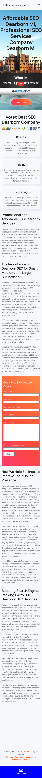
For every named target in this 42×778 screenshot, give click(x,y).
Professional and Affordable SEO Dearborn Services (21, 218)
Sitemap (26, 759)
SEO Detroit (25, 751)
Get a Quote (21, 102)
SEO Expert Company (15, 5)
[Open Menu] (39, 5)
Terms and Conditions (15, 757)
